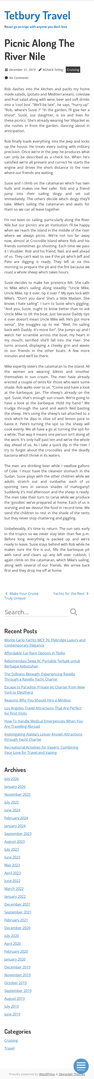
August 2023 (14, 841)
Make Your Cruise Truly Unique (21, 596)
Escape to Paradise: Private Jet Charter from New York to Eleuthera (44, 690)
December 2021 (17, 904)
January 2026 (15, 786)
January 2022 (15, 896)
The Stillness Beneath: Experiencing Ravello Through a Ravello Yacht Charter (39, 677)
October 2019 (15, 982)
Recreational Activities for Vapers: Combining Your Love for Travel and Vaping (41, 750)
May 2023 (12, 865)
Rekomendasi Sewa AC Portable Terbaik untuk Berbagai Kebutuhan (42, 664)
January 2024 (15, 825)
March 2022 (14, 888)
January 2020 (15, 959)
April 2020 (12, 943)
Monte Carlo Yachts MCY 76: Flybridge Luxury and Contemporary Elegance (44, 643)
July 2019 (11, 1006)
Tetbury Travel (37, 18)
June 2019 (12, 1014)
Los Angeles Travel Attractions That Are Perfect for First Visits (43, 711)
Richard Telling (53, 70)
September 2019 (17, 990)
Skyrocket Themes (72, 1074)
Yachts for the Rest (69, 593)
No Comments (18, 78)
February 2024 (16, 818)
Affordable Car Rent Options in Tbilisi (34, 653)
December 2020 (17, 927)
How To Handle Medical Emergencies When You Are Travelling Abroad (43, 724)
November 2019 (17, 975)
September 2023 (17, 833)
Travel (9, 1048)
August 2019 (14, 998)
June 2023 (12, 857)
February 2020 (16, 951)
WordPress (47, 1074)
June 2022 (12, 880)
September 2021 (17, 912)
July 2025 (11, 802)
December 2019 (17, 967)
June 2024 (12, 810)
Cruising (73, 70)
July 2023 (11, 849)
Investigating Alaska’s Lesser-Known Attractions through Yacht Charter (43, 737)
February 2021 (16, 920)
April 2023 (12, 873)
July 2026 (11, 778)
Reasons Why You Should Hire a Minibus (37, 700)
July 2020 (11, 935)
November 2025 (17, 794)
